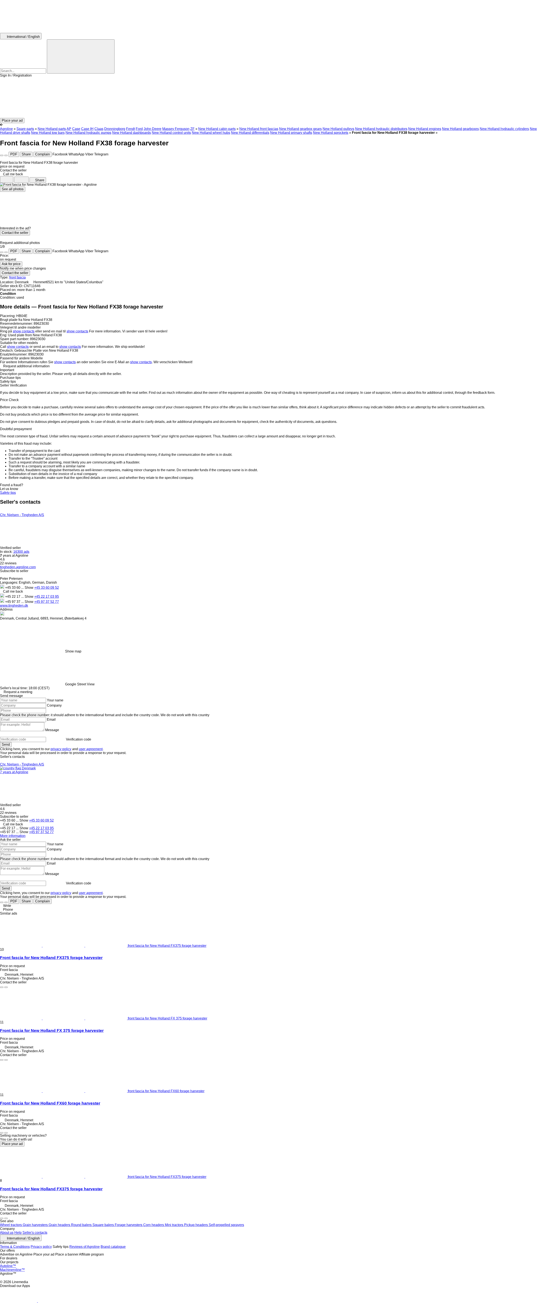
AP (69, 129)
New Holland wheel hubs (211, 132)
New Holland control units (171, 132)
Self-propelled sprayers (226, 1225)
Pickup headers (196, 1225)
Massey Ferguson (175, 129)
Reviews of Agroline (84, 1246)
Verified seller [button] (11, 548)
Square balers (103, 1225)
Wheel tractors (11, 1225)
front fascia (17, 277)
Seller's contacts (34, 1232)
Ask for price (11, 264)
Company (54, 705)
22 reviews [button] (8, 563)
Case (76, 129)
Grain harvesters (36, 1225)
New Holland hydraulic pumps (88, 132)
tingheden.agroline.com (18, 567)
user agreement (91, 749)
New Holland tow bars (48, 132)
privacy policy (61, 749)
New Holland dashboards (131, 132)
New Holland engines (424, 129)
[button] (274, 97)
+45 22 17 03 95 (46, 596)
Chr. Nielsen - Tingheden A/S (22, 515)
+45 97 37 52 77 (46, 602)
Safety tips (8, 492)
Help (18, 1232)
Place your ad (12, 1144)
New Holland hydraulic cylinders (504, 129)
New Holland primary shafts (291, 132)
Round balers (81, 1225)
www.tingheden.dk (14, 605)
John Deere (152, 129)
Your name (55, 700)
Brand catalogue (113, 1246)
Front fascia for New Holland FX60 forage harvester (50, 1103)
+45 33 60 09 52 (46, 587)
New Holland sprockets (330, 132)
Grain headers (60, 1225)
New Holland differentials (250, 132)
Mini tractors (174, 1225)
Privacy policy (41, 1246)
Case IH (87, 129)
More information (12, 836)
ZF (192, 129)
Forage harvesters (129, 1225)
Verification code (78, 739)
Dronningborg (114, 129)
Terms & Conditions (15, 1246)
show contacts (23, 331)
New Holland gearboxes (460, 129)
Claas (98, 129)
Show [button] (29, 587)
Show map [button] (73, 651)
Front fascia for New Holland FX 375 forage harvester (52, 1030)
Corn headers (154, 1225)
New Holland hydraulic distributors (381, 129)
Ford (139, 129)
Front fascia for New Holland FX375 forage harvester (51, 957)
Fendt (130, 129)
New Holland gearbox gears (300, 129)
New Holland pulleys (338, 129)
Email (51, 719)
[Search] (81, 56)
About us (6, 1232)
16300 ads (21, 551)
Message (52, 730)
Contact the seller (15, 233)
